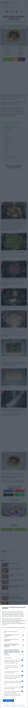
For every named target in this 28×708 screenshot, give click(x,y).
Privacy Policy (22, 705)
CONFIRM (8, 700)
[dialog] (14, 656)
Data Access (14, 705)
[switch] (23, 635)
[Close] (25, 607)
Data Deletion (6, 705)
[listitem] (14, 632)
